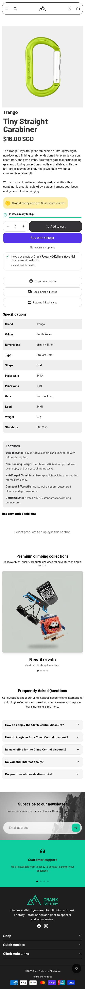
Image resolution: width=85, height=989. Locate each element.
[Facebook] (39, 926)
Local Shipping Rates (45, 291)
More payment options (42, 247)
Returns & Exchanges (45, 302)
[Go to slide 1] (38, 671)
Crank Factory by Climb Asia (46, 971)
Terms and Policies (42, 976)
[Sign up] (76, 828)
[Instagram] (46, 926)
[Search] (15, 8)
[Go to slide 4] (47, 670)
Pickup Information (45, 281)
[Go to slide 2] (41, 670)
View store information (23, 265)
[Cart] (78, 8)
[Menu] (6, 8)
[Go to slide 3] (44, 670)
